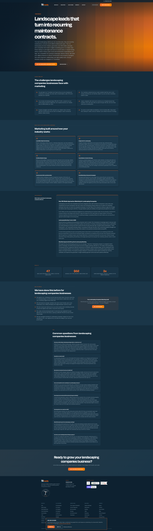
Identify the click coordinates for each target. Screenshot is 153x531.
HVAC (86, 511)
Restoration (87, 507)
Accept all (51, 526)
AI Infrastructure (73, 513)
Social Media (43, 513)
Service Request (95, 4)
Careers (100, 507)
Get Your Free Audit (98, 306)
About (100, 505)
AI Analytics (58, 511)
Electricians (87, 515)
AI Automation (59, 505)
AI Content (58, 507)
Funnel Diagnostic (73, 507)
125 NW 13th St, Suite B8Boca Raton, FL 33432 (71, 486)
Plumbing (87, 513)
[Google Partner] (88, 483)
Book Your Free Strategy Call (76, 469)
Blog (100, 511)
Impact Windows (88, 505)
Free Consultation (106, 4)
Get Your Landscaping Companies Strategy (46, 64)
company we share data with (64, 523)
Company (77, 4)
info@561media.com (70, 484)
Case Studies (70, 4)
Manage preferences (67, 526)
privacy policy (50, 523)
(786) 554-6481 (108, 1)
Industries (63, 4)
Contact (83, 4)
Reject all (59, 526)
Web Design (43, 507)
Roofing (86, 509)
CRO (42, 515)
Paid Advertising (44, 509)
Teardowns (72, 515)
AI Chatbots (58, 509)
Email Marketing (44, 511)
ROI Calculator (73, 509)
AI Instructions (59, 515)
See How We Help (63, 64)
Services (56, 4)
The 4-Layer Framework (75, 505)
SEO (42, 505)
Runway (71, 511)
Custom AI (58, 513)
